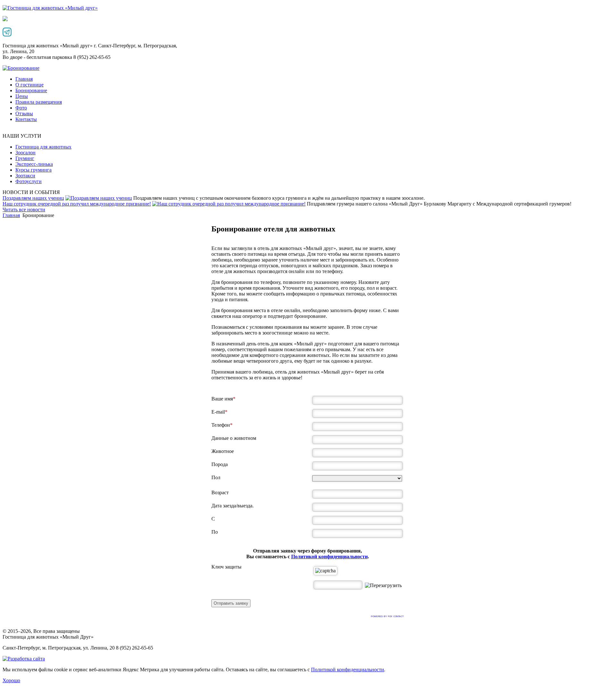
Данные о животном (233, 438)
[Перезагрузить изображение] (383, 585)
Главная (24, 79)
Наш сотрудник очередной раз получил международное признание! (77, 203)
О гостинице (29, 84)
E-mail (218, 412)
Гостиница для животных (43, 146)
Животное (222, 451)
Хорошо (11, 680)
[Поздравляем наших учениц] (98, 198)
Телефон (220, 425)
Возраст (220, 492)
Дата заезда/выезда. (232, 505)
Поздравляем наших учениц (33, 198)
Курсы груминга (33, 170)
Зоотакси (25, 175)
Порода (219, 464)
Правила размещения (38, 102)
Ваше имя (222, 398)
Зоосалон (25, 152)
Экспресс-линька (34, 164)
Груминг (24, 158)
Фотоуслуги (28, 181)
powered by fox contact (387, 616)
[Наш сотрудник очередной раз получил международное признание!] (229, 203)
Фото (21, 107)
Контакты (26, 119)
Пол (215, 477)
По (214, 532)
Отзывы (24, 113)
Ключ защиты (226, 566)
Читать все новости (24, 209)
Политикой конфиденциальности (329, 556)
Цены (21, 96)
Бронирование (31, 90)
